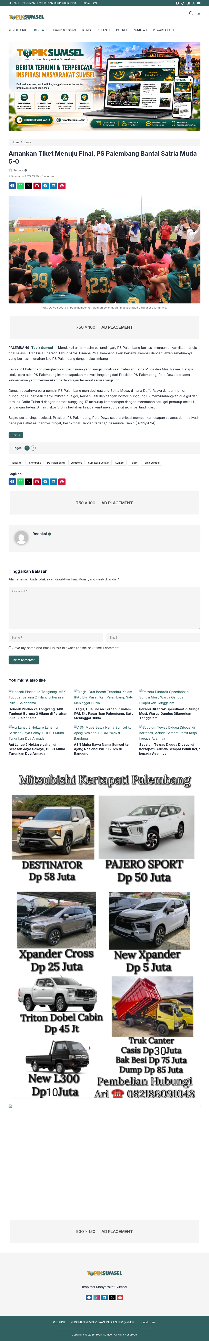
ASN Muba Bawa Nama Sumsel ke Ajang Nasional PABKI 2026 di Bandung (101, 748)
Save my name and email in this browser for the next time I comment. (66, 648)
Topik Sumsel (42, 348)
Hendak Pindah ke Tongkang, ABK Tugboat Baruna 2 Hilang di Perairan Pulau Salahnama (38, 713)
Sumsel (119, 462)
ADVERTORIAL (18, 30)
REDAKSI (14, 2)
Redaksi (40, 534)
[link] (177, 3)
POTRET (122, 30)
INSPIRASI (103, 30)
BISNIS (86, 30)
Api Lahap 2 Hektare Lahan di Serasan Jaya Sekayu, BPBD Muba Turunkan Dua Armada (37, 748)
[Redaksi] (24, 543)
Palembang (34, 462)
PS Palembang (56, 462)
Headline (16, 462)
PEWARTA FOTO (164, 30)
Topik (133, 462)
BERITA (39, 30)
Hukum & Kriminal (64, 30)
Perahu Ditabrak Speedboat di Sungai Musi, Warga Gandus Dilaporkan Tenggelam (169, 713)
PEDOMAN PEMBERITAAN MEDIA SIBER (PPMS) (50, 2)
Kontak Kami (89, 2)
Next (14, 435)
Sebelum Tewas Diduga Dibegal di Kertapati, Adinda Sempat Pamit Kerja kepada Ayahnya (169, 748)
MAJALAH (140, 30)
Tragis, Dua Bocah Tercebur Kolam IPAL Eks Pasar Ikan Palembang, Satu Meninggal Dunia (103, 713)
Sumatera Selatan (98, 462)
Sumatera (76, 462)
